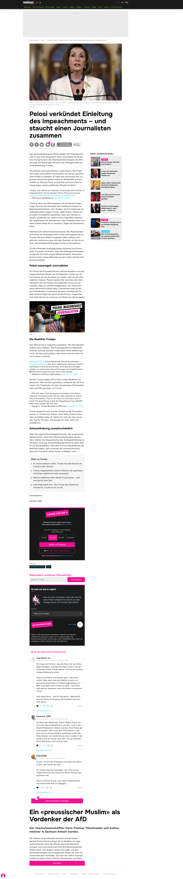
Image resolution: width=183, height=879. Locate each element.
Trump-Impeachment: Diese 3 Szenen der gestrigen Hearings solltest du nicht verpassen (58, 472)
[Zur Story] (75, 837)
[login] (3, 875)
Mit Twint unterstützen (60, 551)
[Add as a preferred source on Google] (64, 144)
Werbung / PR (53, 874)
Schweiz (27, 7)
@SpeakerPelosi (37, 361)
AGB (83, 874)
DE (117, 2)
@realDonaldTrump (38, 364)
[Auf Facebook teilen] (31, 144)
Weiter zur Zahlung (57, 544)
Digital (79, 7)
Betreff (34, 609)
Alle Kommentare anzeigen (57, 801)
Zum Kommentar (43, 711)
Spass (72, 7)
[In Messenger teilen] (37, 144)
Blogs (94, 7)
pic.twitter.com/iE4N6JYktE (63, 195)
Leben (65, 7)
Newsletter (39, 874)
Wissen (87, 7)
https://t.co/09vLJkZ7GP (39, 195)
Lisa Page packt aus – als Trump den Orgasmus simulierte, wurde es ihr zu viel (56, 486)
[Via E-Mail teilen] (42, 144)
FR (122, 2)
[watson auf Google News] (77, 144)
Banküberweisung (66, 556)
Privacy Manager (109, 874)
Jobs (64, 874)
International (38, 7)
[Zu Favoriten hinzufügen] (53, 144)
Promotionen (116, 7)
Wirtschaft (49, 7)
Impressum (73, 874)
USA (43, 40)
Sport (58, 7)
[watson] (28, 2)
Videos (107, 7)
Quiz (100, 7)
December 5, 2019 (62, 198)
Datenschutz (94, 874)
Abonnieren (76, 579)
